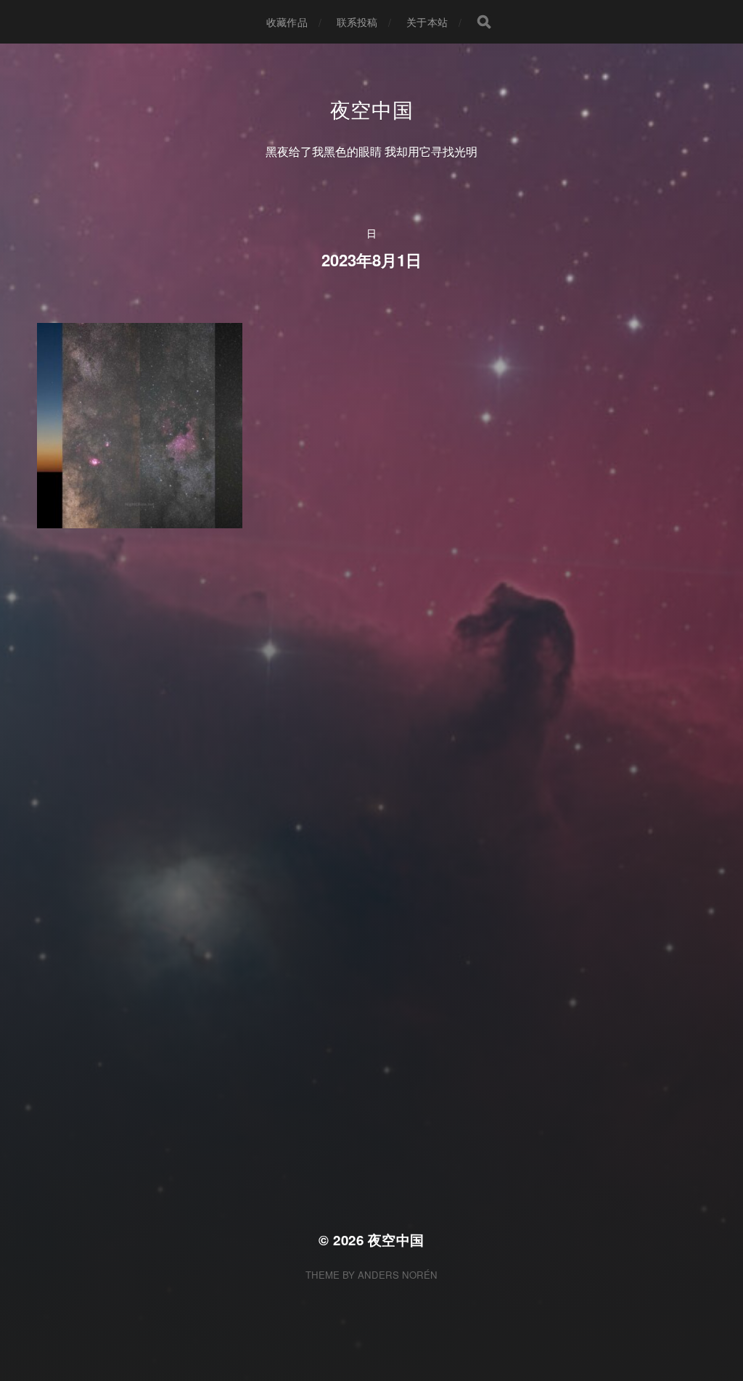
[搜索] (484, 21)
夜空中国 (372, 108)
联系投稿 (357, 22)
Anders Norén (398, 1275)
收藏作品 (287, 22)
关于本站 (427, 22)
